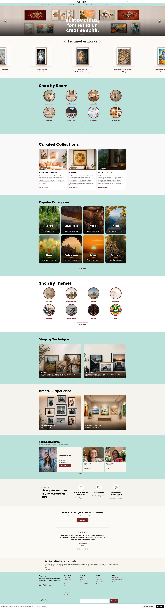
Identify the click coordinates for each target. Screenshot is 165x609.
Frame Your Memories (47, 4)
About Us (82, 577)
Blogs (81, 579)
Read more (47, 569)
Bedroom (66, 586)
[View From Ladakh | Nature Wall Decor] (82, 56)
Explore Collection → (64, 465)
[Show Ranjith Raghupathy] (85, 473)
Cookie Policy (115, 581)
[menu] (36, 1)
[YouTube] (50, 585)
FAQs (97, 577)
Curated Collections (70, 4)
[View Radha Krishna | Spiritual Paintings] (41, 56)
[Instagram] (43, 585)
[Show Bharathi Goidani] (83, 473)
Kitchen (66, 583)
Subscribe (114, 601)
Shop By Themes (95, 4)
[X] (46, 585)
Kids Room (66, 590)
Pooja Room (67, 592)
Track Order (99, 579)
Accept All (159, 606)
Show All (66, 594)
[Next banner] (159, 21)
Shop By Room (59, 4)
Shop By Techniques (107, 4)
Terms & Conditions (117, 579)
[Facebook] (40, 585)
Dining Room (67, 579)
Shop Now (82, 520)
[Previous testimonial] (78, 549)
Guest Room (67, 588)
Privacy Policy (115, 577)
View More (82, 127)
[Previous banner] (5, 21)
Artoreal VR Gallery (84, 583)
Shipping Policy (100, 581)
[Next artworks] (100, 41)
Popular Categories (83, 4)
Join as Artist (83, 586)
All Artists (121, 442)
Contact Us (82, 588)
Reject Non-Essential (148, 606)
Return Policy (99, 583)
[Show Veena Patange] (79, 473)
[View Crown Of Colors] (124, 56)
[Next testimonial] (86, 549)
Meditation (66, 581)
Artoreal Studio (83, 581)
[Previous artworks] (64, 41)
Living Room (67, 577)
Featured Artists (119, 4)
